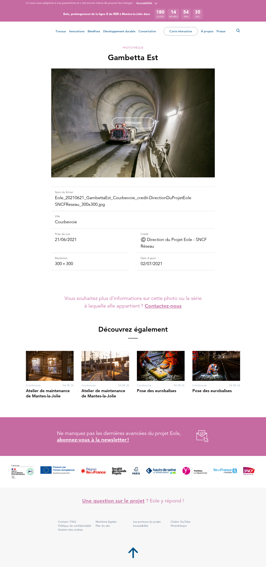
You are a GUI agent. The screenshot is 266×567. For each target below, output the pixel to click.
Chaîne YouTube (181, 521)
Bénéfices (94, 31)
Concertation (147, 31)
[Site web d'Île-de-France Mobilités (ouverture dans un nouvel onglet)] (225, 472)
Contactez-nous (163, 306)
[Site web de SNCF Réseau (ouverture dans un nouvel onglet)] (249, 472)
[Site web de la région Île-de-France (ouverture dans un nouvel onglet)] (93, 472)
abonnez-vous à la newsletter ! (93, 440)
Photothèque (133, 47)
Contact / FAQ (67, 521)
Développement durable (119, 31)
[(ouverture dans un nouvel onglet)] (198, 436)
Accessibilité (144, 3)
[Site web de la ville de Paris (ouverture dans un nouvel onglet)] (136, 472)
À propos (207, 31)
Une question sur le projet (113, 501)
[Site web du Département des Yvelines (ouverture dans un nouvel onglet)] (194, 472)
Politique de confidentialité (74, 526)
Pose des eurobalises (156, 390)
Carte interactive (180, 31)
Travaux (60, 31)
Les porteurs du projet (147, 521)
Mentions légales (106, 521)
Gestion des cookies (70, 529)
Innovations (77, 31)
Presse (221, 31)
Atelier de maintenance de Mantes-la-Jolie (48, 393)
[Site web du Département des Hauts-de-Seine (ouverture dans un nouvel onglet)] (161, 472)
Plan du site (103, 526)
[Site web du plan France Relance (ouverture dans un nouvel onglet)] (22, 472)
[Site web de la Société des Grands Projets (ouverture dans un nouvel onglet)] (119, 472)
